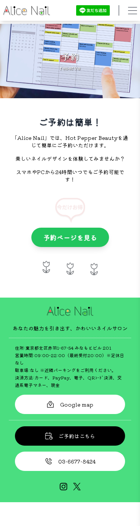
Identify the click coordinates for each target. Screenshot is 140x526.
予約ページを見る (70, 237)
